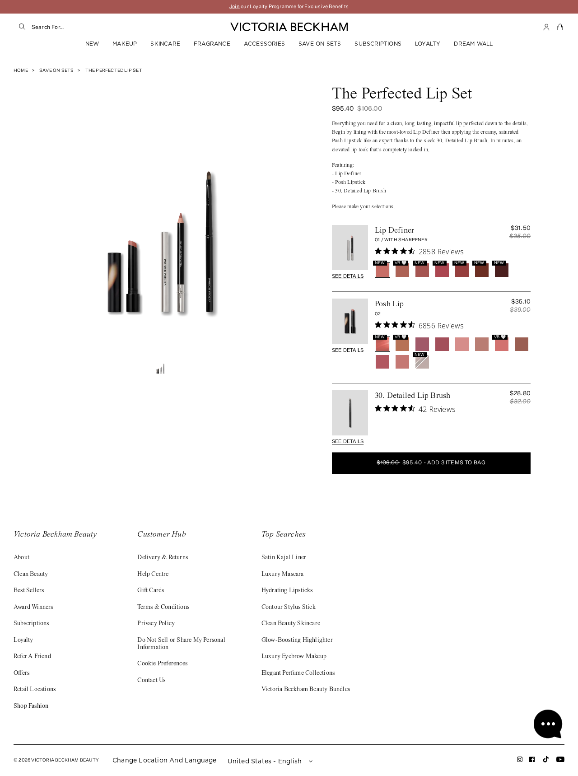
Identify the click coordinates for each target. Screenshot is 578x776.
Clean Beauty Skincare (290, 624)
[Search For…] (23, 27)
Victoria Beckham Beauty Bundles (305, 690)
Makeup (124, 43)
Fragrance (212, 43)
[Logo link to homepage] (289, 27)
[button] (560, 27)
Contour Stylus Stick (288, 607)
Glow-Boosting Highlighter (297, 640)
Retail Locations (35, 690)
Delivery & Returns (162, 558)
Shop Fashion (31, 706)
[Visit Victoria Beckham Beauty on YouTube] (560, 761)
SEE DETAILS (348, 276)
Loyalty (427, 43)
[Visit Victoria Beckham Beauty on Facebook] (532, 761)
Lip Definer (394, 231)
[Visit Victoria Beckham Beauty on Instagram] (520, 761)
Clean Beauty (31, 574)
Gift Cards (150, 591)
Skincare (165, 43)
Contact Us (151, 681)
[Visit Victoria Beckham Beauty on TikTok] (546, 762)
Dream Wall (473, 43)
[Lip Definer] (350, 247)
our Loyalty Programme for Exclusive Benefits (289, 6)
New (92, 43)
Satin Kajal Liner (283, 558)
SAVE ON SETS (319, 43)
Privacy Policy (156, 624)
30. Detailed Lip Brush (412, 396)
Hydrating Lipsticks (287, 591)
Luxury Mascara (282, 574)
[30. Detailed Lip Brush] (350, 412)
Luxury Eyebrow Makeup (293, 657)
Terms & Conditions (163, 607)
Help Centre (152, 574)
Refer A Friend (32, 657)
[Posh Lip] (350, 321)
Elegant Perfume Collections (298, 673)
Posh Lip (389, 304)
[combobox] (117, 27)
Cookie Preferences (162, 664)
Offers (21, 673)
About (21, 558)
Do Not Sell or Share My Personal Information (181, 644)
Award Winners (33, 607)
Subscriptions (377, 43)
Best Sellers (29, 591)
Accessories (264, 43)
